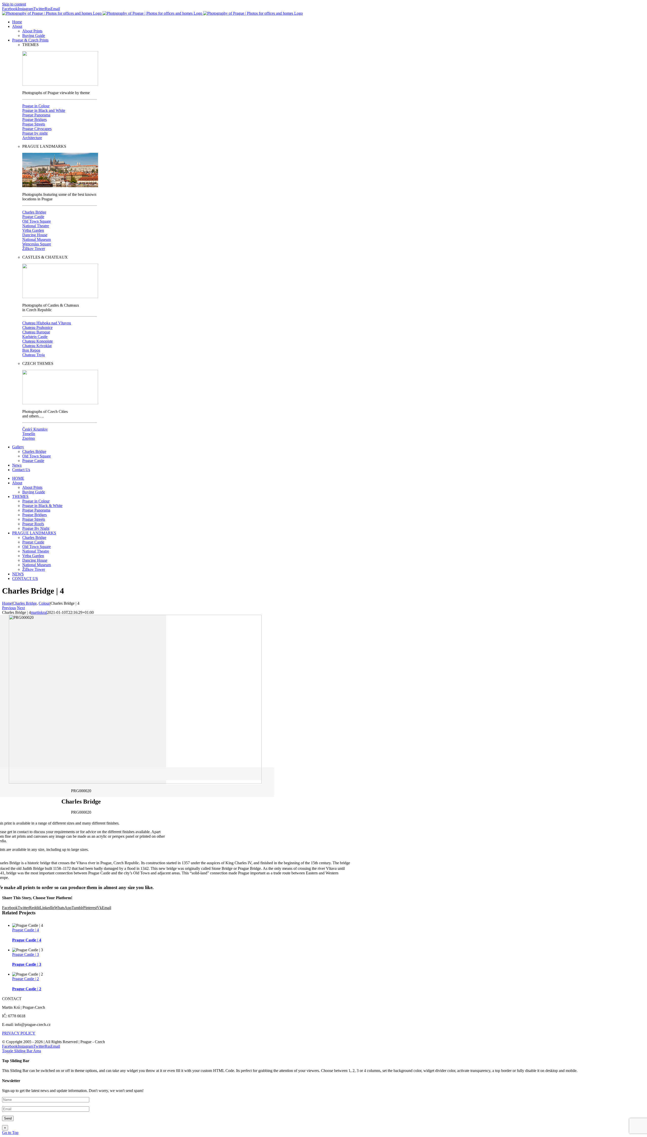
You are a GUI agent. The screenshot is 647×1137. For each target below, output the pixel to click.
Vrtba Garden (33, 230)
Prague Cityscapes (37, 129)
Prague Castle (33, 217)
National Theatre (35, 226)
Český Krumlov (35, 429)
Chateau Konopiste (37, 341)
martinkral (39, 612)
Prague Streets (33, 124)
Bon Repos (31, 350)
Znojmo (28, 438)
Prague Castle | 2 (25, 979)
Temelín (28, 434)
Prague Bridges (34, 119)
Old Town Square (36, 221)
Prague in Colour (36, 106)
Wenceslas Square (36, 244)
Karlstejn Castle (35, 336)
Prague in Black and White (43, 110)
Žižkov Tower (33, 248)
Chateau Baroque (36, 332)
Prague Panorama (36, 115)
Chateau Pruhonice (37, 327)
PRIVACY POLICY (18, 1033)
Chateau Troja (33, 355)
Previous (9, 608)
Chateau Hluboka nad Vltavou (46, 323)
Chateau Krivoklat (37, 346)
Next (21, 608)
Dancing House (34, 235)
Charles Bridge (34, 212)
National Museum (36, 239)
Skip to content (14, 4)
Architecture (32, 138)
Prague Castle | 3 (25, 954)
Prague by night (35, 133)
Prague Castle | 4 (25, 930)
